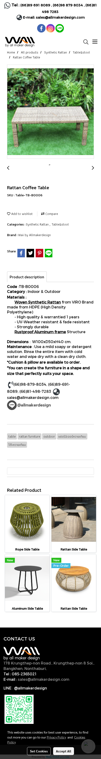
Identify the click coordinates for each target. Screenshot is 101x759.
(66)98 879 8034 (68, 5)
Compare (51, 213)
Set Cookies (39, 751)
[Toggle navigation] (95, 42)
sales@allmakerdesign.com (60, 17)
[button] (84, 42)
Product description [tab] (27, 277)
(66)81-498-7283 (35, 391)
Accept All (63, 751)
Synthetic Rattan (38, 224)
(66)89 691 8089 (35, 5)
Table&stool (60, 224)
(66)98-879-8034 (29, 384)
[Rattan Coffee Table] (50, 112)
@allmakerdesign (30, 688)
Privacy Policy (56, 737)
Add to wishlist (21, 213)
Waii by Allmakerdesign (34, 235)
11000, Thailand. (63, 668)
